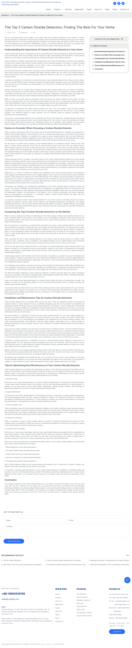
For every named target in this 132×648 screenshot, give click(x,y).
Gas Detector (81, 594)
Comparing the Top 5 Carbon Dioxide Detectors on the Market (110, 58)
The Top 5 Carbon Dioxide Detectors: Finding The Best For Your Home (37, 15)
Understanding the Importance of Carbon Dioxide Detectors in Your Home (110, 51)
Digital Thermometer (84, 616)
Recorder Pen (82, 606)
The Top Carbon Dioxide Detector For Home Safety (12, 560)
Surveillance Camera (84, 613)
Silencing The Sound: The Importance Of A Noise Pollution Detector (110, 560)
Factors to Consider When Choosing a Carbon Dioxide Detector (110, 55)
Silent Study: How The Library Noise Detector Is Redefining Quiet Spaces (23, 564)
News (127, 555)
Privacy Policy (59, 644)
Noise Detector (82, 597)
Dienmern (5, 15)
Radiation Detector (83, 600)
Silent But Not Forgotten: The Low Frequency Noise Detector (110, 564)
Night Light (81, 609)
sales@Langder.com (10, 599)
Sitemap (48, 644)
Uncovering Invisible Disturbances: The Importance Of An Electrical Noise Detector (67, 564)
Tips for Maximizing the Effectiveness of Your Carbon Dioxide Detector (110, 65)
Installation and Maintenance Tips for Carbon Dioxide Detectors (110, 62)
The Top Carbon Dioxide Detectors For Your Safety (64, 560)
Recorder (80, 603)
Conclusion (99, 69)
